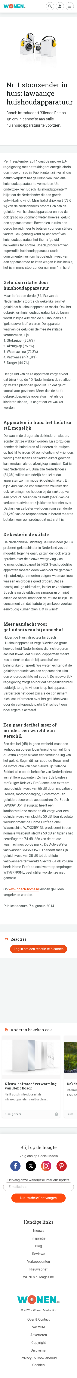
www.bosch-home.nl (24, 889)
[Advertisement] (32, 989)
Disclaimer (39, 1350)
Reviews (38, 1254)
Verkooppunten (38, 1262)
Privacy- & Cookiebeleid (39, 1358)
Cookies (38, 1365)
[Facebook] (15, 1166)
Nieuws (38, 1231)
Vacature (38, 1327)
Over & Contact (38, 1319)
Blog (38, 1246)
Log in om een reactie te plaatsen (39, 949)
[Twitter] (31, 1166)
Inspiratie (38, 1238)
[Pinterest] (61, 1166)
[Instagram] (46, 1166)
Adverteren (38, 1335)
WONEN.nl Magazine (38, 1277)
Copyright (38, 1343)
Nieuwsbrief (38, 1269)
